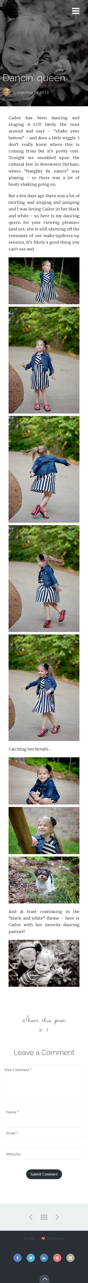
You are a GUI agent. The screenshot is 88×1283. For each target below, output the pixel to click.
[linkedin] (44, 1258)
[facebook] (17, 1258)
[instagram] (70, 1258)
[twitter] (31, 1258)
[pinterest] (57, 1258)
